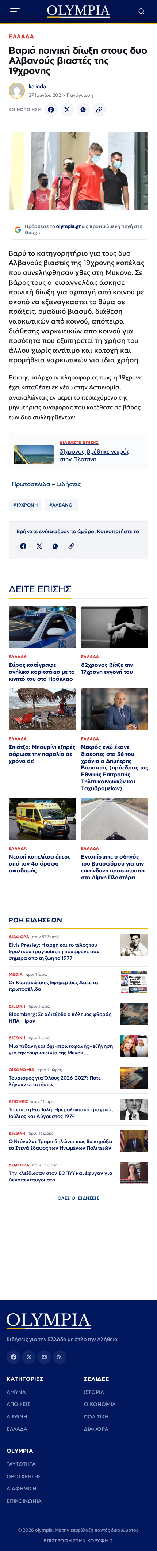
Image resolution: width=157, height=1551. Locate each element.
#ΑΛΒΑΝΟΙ (61, 505)
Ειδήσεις (68, 484)
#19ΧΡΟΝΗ (25, 505)
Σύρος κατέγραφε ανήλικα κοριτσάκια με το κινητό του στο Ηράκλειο (42, 671)
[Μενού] (15, 11)
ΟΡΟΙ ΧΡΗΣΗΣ (24, 1476)
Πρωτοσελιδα (31, 484)
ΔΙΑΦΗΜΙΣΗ (21, 1488)
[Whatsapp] (83, 109)
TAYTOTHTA (21, 1464)
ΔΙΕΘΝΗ (17, 1416)
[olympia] (78, 11)
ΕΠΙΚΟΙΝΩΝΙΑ (24, 1501)
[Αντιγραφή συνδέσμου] (99, 109)
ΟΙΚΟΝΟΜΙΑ (100, 1404)
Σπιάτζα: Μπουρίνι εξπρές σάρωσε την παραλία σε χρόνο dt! (42, 754)
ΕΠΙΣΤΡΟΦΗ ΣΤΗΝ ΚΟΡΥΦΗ (78, 1540)
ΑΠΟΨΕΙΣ (18, 1404)
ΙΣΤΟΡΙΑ (94, 1392)
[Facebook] (51, 109)
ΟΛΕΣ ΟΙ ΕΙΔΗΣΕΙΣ (79, 1198)
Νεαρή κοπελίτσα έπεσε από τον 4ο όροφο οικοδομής (39, 863)
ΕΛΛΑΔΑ (21, 36)
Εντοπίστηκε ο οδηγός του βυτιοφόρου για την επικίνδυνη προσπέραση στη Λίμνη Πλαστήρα (113, 867)
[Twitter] (67, 109)
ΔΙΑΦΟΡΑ (96, 1429)
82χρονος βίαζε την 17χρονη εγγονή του (107, 668)
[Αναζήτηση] (141, 11)
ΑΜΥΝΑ (16, 1392)
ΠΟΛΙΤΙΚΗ (96, 1416)
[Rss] (59, 1357)
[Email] (44, 1357)
